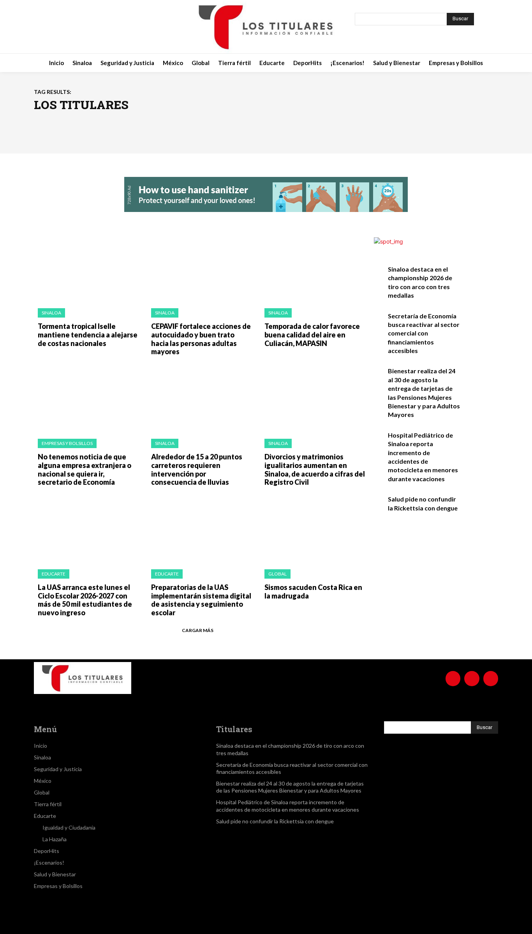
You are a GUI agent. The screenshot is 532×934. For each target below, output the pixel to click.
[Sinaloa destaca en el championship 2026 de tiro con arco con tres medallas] (481, 277)
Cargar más (197, 630)
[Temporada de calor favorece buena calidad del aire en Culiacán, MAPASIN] (313, 269)
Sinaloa (51, 313)
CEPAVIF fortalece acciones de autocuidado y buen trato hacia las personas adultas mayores (201, 339)
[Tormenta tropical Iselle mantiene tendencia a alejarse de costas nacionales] (86, 269)
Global (277, 574)
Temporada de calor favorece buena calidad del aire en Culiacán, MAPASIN (312, 334)
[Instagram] (85, 27)
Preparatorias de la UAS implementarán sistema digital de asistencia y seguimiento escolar (201, 600)
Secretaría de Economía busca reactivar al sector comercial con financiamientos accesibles (424, 333)
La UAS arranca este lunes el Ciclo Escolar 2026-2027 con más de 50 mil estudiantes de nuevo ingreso (85, 600)
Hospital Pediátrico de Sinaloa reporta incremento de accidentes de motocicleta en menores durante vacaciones (287, 805)
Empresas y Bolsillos (67, 443)
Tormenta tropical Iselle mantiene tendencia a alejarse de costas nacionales (87, 334)
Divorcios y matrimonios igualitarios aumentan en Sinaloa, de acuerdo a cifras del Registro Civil (314, 469)
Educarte (53, 574)
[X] (105, 27)
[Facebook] (66, 27)
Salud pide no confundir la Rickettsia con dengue (275, 821)
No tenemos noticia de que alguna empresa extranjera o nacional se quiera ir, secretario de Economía (84, 469)
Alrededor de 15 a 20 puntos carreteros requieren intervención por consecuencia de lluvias (196, 469)
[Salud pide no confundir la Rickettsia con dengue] (481, 507)
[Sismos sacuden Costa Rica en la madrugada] (313, 530)
